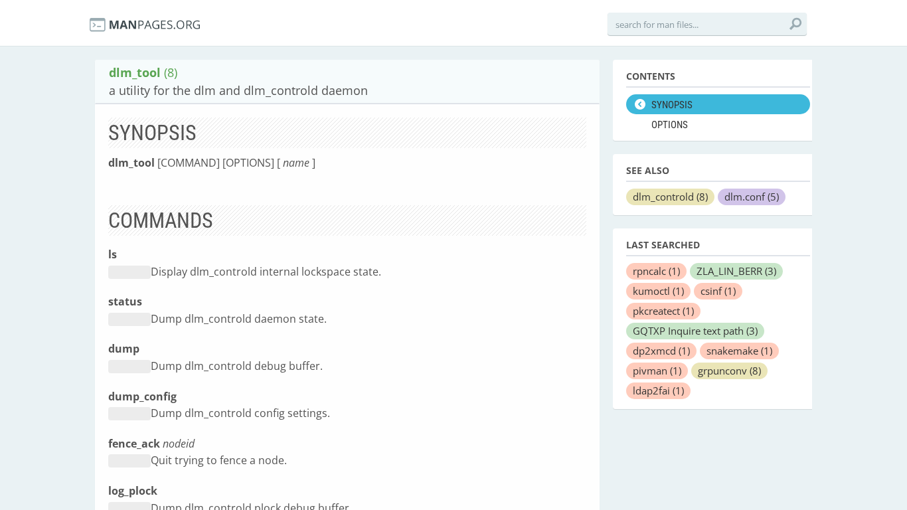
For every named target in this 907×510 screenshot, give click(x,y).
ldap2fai (658, 390)
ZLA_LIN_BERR (736, 271)
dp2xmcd (661, 350)
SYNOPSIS (672, 105)
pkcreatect (663, 310)
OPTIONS (669, 125)
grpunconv (729, 370)
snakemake (739, 350)
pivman (657, 370)
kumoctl (658, 291)
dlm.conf (751, 196)
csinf (718, 291)
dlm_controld (670, 196)
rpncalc (656, 271)
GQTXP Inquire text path (695, 330)
